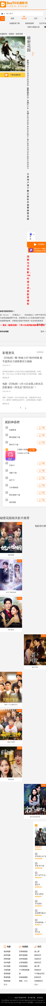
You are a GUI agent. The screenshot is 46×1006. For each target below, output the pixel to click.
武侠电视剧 (23, 966)
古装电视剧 (23, 962)
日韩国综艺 (38, 981)
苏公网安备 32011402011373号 (11, 1000)
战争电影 (7, 955)
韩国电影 (7, 981)
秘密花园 (29, 44)
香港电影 (7, 977)
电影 (12, 18)
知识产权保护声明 (20, 998)
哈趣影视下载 (14, 23)
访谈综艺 (37, 959)
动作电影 (7, 962)
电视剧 (24, 18)
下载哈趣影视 (15, 75)
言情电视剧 (23, 951)
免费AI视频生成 (33, 27)
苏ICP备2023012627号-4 (29, 1000)
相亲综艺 (37, 955)
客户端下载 (31, 998)
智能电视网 (29, 23)
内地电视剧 (23, 977)
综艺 (36, 18)
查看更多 (40, 352)
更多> (6, 985)
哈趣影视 (3, 34)
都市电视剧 (23, 955)
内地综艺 (37, 970)
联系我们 (10, 998)
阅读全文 (5, 378)
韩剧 (20, 981)
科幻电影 (7, 966)
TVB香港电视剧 (24, 971)
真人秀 (36, 951)
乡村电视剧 (23, 959)
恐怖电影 (7, 959)
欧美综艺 (37, 977)
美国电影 (7, 973)
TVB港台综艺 (39, 973)
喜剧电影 (7, 951)
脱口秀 (36, 966)
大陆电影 (7, 970)
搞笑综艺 (37, 962)
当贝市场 (42, 23)
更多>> (43, 331)
